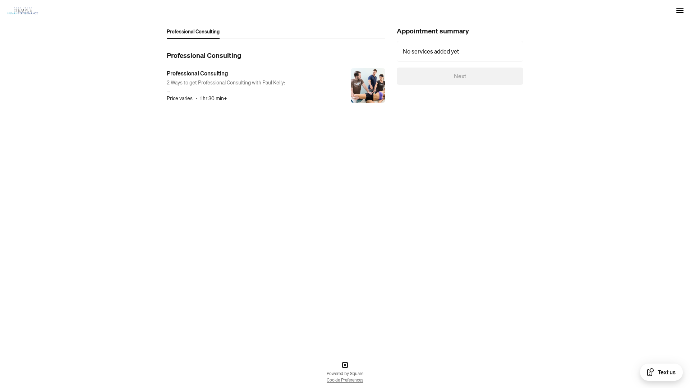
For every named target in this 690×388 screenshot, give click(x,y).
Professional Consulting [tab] (193, 31)
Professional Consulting (197, 73)
